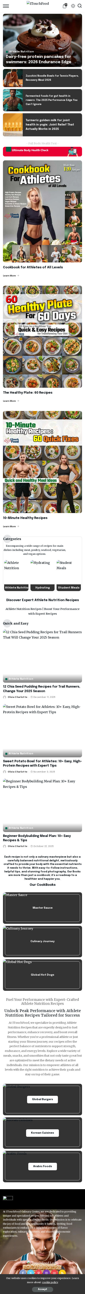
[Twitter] (30, 1273)
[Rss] (62, 1273)
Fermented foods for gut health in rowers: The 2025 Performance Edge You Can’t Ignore (51, 100)
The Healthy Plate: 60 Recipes (27, 392)
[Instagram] (46, 1273)
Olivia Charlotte (17, 697)
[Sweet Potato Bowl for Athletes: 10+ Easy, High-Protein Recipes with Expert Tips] (42, 730)
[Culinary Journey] (42, 941)
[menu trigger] (7, 6)
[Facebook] (22, 1273)
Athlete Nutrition (21, 52)
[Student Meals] (69, 575)
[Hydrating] (42, 575)
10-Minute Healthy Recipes (25, 518)
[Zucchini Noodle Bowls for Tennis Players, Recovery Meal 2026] (13, 78)
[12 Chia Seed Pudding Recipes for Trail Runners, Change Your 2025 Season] (42, 656)
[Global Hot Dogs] (42, 975)
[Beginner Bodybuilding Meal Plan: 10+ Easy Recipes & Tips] (42, 805)
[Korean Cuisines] (42, 1133)
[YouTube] (54, 1273)
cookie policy (50, 1282)
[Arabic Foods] (42, 1166)
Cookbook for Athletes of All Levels (33, 267)
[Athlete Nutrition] (16, 575)
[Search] (79, 6)
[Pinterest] (38, 1273)
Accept (42, 1289)
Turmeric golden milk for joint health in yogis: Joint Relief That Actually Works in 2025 (50, 125)
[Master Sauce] (42, 908)
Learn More (9, 276)
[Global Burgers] (42, 1099)
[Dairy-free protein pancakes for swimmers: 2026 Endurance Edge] (42, 40)
